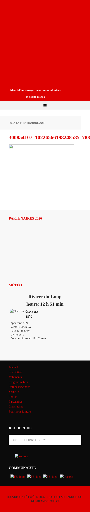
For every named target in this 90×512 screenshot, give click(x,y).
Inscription (15, 372)
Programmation (18, 382)
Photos (13, 396)
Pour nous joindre (20, 411)
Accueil (13, 367)
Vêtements (15, 377)
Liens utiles (16, 406)
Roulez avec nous (19, 387)
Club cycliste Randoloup (36, 15)
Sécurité (14, 391)
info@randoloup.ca (45, 501)
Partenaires (15, 401)
